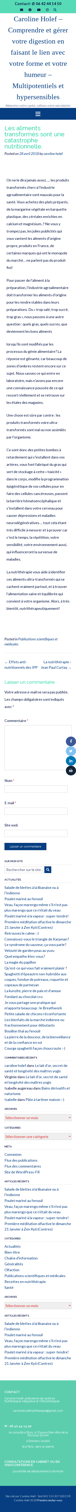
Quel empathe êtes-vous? (24, 956)
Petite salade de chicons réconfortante (35, 1014)
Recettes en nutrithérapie (25, 1281)
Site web (11, 825)
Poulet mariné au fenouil (23, 899)
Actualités (12, 1246)
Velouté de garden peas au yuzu (29, 950)
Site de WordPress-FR (22, 1172)
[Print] (71, 770)
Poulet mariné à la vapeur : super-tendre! (36, 916)
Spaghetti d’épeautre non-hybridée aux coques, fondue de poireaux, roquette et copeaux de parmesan (36, 979)
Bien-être (12, 1252)
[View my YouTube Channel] (39, 10)
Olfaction (11, 1270)
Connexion (12, 1154)
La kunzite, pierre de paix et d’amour (32, 990)
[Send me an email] (22, 10)
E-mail (10, 803)
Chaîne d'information (21, 1258)
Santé (9, 1287)
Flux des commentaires (22, 1166)
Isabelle (10, 1099)
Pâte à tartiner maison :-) (45, 1099)
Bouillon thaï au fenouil (22, 1031)
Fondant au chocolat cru (23, 996)
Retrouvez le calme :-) (21, 933)
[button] (38, 114)
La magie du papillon (20, 962)
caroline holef (53, 153)
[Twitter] (71, 751)
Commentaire (16, 720)
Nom (9, 780)
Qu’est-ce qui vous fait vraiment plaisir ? (35, 968)
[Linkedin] (71, 761)
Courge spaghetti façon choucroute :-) (34, 1048)
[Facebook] (71, 741)
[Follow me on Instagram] (47, 10)
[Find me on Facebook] (30, 10)
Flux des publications (20, 1160)
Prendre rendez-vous (49, 1500)
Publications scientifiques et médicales (34, 1275)
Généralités (13, 1264)
